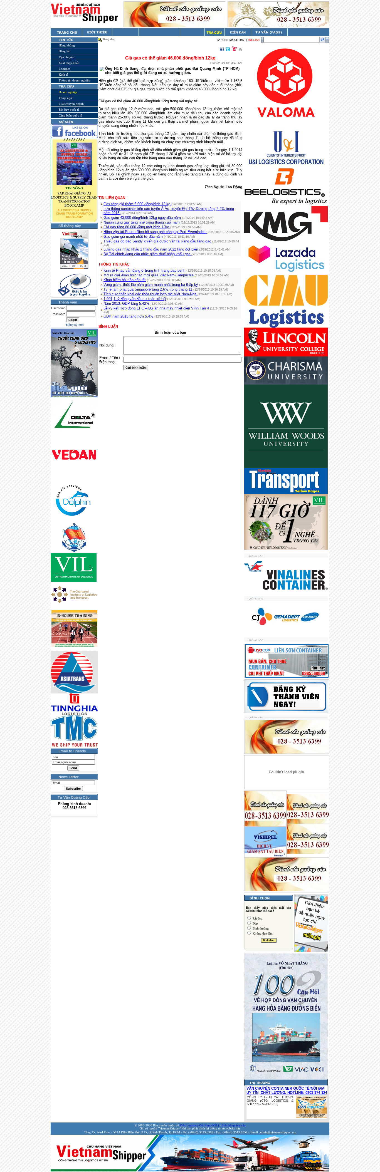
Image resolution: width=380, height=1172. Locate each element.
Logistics (64, 68)
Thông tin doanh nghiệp (74, 80)
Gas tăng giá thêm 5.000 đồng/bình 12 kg (137, 204)
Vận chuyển (66, 57)
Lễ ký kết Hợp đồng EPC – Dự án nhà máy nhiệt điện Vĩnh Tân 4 (156, 308)
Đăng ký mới (74, 324)
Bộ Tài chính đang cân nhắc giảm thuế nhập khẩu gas (147, 254)
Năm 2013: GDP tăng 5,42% (126, 303)
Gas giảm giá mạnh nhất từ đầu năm (133, 236)
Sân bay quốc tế (69, 109)
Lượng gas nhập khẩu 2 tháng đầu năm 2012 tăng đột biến (151, 249)
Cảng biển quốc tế (70, 115)
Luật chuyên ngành (71, 103)
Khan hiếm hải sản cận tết (124, 280)
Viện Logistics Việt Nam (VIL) (199, 1125)
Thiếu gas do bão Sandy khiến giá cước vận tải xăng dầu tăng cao (157, 241)
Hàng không (67, 45)
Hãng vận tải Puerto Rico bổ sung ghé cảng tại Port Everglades (155, 232)
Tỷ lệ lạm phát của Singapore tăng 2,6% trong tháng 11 (148, 289)
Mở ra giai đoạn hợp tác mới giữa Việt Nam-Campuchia (149, 275)
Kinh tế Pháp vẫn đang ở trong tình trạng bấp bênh (144, 270)
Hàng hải (64, 51)
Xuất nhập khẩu (69, 63)
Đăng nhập (109, 39)
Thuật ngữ (65, 98)
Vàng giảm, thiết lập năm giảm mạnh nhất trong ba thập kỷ (150, 285)
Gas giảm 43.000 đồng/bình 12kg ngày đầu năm (142, 217)
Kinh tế (63, 74)
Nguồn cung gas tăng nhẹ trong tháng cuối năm (142, 222)
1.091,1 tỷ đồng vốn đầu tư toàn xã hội (134, 299)
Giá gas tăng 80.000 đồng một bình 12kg (136, 227)
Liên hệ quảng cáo (234, 1125)
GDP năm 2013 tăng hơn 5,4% (128, 316)
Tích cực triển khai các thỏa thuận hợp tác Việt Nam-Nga (150, 294)
